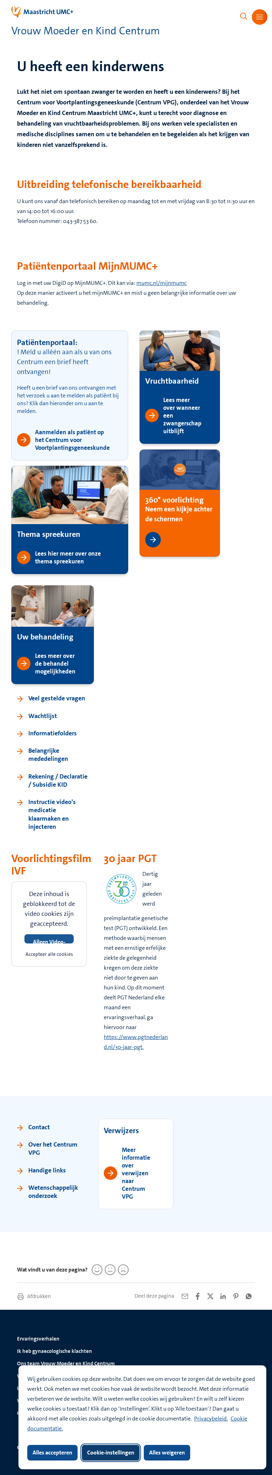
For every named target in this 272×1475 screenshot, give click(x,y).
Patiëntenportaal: (47, 342)
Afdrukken (38, 1296)
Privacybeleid (210, 1418)
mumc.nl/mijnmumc (161, 283)
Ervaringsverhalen (38, 1338)
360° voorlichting (174, 499)
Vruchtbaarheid (172, 380)
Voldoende (109, 1269)
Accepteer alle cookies (49, 954)
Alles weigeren (167, 1452)
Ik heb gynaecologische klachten (54, 1351)
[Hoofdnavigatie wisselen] (259, 17)
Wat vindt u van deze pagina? (52, 1269)
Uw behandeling (45, 637)
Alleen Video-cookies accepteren (49, 940)
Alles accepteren (52, 1452)
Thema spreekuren (48, 534)
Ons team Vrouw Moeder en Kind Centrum (66, 1363)
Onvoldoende (122, 1269)
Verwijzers (121, 1130)
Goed (96, 1269)
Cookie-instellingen (110, 1452)
